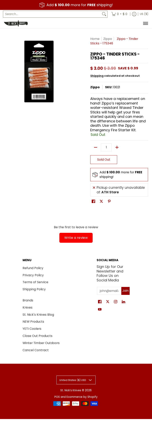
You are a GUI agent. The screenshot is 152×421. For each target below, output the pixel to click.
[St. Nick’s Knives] (16, 23)
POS (57, 397)
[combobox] (52, 14)
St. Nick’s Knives (70, 390)
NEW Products (33, 321)
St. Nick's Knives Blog (38, 314)
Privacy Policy (33, 275)
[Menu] (145, 23)
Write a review (76, 237)
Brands (28, 300)
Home (95, 38)
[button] (93, 201)
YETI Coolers (32, 328)
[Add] (117, 147)
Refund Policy (33, 268)
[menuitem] (119, 14)
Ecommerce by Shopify (82, 397)
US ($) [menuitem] (144, 14)
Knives (27, 307)
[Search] (104, 14)
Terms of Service (35, 282)
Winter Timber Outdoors (41, 343)
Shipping (97, 76)
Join (125, 290)
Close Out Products (37, 336)
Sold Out (103, 159)
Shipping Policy (34, 289)
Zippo (107, 38)
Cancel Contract (36, 350)
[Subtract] (95, 147)
